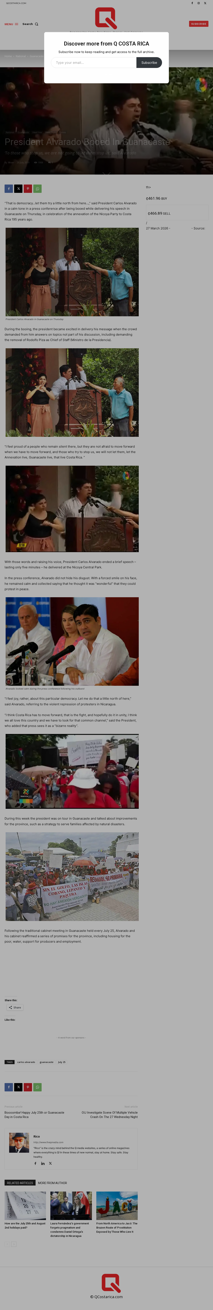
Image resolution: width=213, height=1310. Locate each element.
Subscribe (149, 62)
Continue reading (106, 74)
